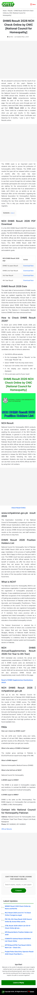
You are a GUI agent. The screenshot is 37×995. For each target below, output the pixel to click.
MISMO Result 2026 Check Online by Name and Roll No (18, 907)
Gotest (32, 991)
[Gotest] (8, 4)
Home (4, 10)
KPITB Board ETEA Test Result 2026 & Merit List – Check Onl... (18, 946)
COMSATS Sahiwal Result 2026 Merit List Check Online (18, 940)
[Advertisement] (18, 60)
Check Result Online (18, 508)
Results (10, 10)
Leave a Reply (18, 983)
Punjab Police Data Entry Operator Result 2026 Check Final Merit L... (19, 953)
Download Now (28, 266)
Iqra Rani (11, 36)
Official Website (6, 829)
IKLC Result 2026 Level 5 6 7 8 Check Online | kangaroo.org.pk (18, 914)
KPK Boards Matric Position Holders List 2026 (18, 933)
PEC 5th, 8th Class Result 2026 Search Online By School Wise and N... (18, 920)
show (12, 213)
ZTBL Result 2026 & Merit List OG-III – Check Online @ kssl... (18, 927)
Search (19, 890)
